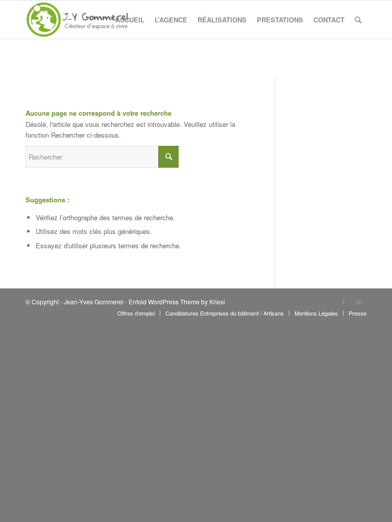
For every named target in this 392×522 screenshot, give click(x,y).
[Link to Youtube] (358, 301)
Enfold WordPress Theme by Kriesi (177, 301)
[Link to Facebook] (343, 301)
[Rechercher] (358, 20)
